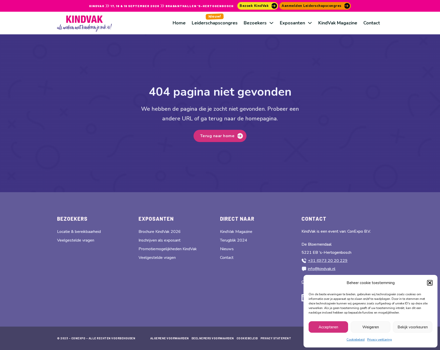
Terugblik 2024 (233, 240)
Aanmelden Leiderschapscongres (311, 6)
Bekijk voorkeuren (412, 327)
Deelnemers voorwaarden (212, 338)
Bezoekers (255, 23)
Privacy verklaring (379, 340)
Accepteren (328, 327)
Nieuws (227, 249)
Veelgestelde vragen (75, 240)
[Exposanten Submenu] (310, 22)
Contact (371, 23)
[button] (429, 282)
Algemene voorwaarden (169, 338)
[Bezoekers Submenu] (271, 22)
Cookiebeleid (356, 340)
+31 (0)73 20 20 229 (328, 260)
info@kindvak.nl (321, 269)
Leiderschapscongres (215, 20)
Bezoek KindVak (254, 6)
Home (179, 23)
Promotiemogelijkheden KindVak (168, 249)
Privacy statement (275, 338)
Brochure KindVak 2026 (160, 231)
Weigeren (370, 327)
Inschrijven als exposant (160, 240)
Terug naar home (217, 136)
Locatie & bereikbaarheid (79, 231)
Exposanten (292, 23)
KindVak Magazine (337, 23)
